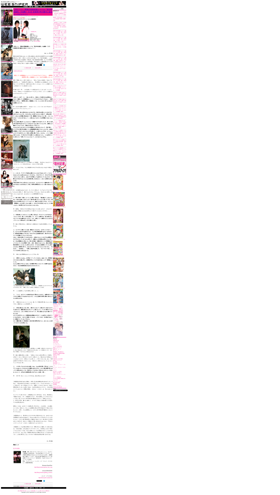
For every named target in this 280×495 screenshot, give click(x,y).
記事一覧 (31, 6)
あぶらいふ (55, 350)
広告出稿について (35, 490)
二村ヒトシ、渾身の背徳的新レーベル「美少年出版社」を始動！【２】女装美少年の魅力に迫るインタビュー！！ (32, 12)
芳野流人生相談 (56, 354)
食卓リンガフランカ (57, 347)
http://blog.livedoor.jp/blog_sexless (43, 472)
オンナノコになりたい (30, 486)
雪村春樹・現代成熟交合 (58, 351)
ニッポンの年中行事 (57, 346)
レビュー (55, 370)
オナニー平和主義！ (57, 377)
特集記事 (55, 339)
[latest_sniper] (59, 175)
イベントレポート (57, 385)
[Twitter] (59, 389)
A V (44, 6)
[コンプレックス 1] (7, 25)
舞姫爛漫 (55, 384)
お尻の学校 (55, 342)
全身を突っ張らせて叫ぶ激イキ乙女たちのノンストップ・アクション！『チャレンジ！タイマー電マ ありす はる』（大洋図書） (59, 67)
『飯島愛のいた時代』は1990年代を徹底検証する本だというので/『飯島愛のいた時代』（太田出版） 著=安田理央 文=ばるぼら (60, 25)
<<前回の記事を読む (18, 71)
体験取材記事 (56, 340)
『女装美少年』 (33, 31)
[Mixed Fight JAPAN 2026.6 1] (7, 79)
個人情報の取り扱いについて (24, 490)
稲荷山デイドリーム (57, 360)
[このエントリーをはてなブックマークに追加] (44, 65)
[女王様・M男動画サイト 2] (7, 168)
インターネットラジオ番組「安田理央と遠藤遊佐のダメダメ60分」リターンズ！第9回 (59, 13)
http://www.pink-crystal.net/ (45, 477)
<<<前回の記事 (27, 67)
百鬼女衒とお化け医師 (58, 358)
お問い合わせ (42, 490)
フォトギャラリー (57, 344)
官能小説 (55, 356)
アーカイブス (56, 343)
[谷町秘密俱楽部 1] (7, 132)
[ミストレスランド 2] (7, 150)
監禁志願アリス (56, 363)
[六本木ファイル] (7, 96)
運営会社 (47, 490)
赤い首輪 (55, 361)
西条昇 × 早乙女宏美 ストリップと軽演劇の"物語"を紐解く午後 (59, 19)
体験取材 (36, 6)
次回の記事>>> (38, 67)
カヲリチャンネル (57, 381)
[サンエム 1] (7, 43)
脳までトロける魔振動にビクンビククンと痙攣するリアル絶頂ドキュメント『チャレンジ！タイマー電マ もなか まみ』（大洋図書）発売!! (59, 150)
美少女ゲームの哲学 (57, 371)
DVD (41, 6)
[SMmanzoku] (7, 114)
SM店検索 (25, 6)
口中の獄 (55, 357)
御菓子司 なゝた (57, 349)
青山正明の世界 (56, 382)
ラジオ (36, 487)
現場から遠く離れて (57, 372)
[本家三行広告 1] (7, 204)
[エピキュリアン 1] (7, 61)
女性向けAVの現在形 (57, 387)
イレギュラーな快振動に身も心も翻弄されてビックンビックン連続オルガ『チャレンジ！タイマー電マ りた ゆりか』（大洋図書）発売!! (59, 108)
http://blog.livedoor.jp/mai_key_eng (43, 467)
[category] (59, 338)
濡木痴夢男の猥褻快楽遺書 (58, 353)
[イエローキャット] (49, 5)
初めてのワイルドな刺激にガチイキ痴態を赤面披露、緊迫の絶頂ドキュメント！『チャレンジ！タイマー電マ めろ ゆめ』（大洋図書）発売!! (59, 142)
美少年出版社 (37, 41)
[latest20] (59, 11)
